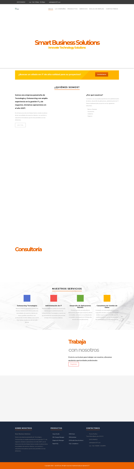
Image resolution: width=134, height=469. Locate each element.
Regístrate (73, 364)
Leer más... (20, 125)
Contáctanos (101, 74)
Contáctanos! (68, 53)
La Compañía (60, 9)
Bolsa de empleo (96, 9)
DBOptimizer (72, 437)
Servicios (83, 9)
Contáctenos (112, 9)
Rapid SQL (55, 443)
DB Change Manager (58, 437)
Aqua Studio (56, 434)
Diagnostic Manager (58, 440)
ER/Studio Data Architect (76, 440)
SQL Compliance (73, 443)
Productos (73, 9)
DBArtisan (72, 434)
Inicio (50, 9)
